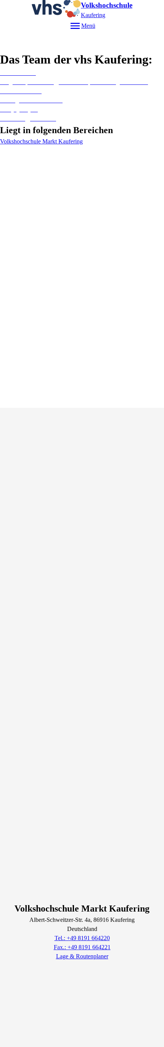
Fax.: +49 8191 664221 (82, 947)
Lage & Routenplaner (82, 956)
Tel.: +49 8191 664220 (82, 938)
